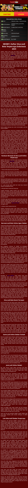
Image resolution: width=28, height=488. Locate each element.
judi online (12, 161)
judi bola (13, 55)
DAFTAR (7, 14)
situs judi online (15, 203)
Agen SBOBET (10, 275)
